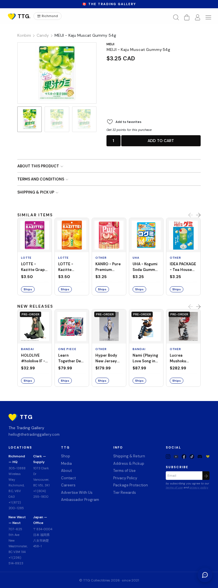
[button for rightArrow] (198, 215)
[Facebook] (184, 456)
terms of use (174, 487)
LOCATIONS (20, 447)
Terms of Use (124, 470)
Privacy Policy (125, 478)
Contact (68, 478)
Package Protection (130, 485)
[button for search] (176, 17)
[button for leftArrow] (190, 215)
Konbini (24, 35)
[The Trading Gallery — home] (18, 16)
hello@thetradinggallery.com (34, 434)
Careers (68, 485)
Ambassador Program (80, 499)
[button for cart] (187, 17)
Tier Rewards (124, 492)
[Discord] (200, 456)
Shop (65, 456)
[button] (113, 140)
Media (66, 463)
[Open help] (205, 575)
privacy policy (199, 487)
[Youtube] (176, 456)
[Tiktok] (192, 456)
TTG (65, 447)
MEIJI (110, 44)
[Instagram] (168, 456)
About (66, 470)
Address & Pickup (128, 463)
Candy (43, 35)
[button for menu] (208, 17)
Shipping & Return (129, 456)
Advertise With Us (77, 492)
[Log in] (197, 17)
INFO (118, 447)
